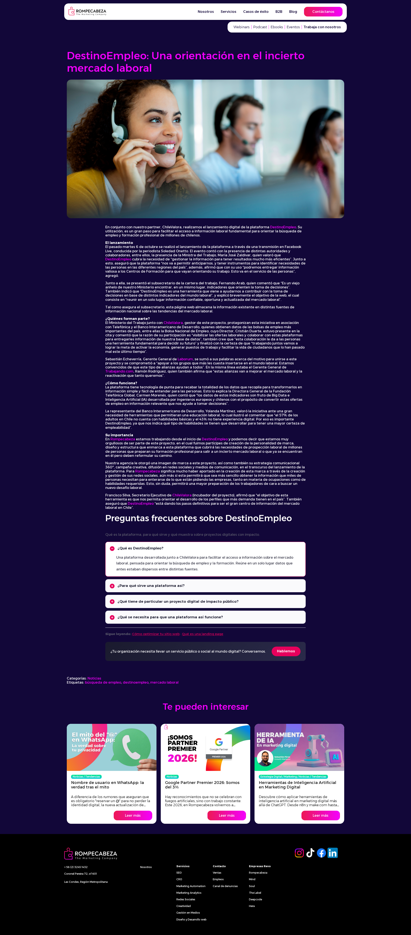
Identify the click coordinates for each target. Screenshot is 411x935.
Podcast (260, 27)
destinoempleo (136, 682)
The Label (255, 892)
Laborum (185, 359)
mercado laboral (164, 682)
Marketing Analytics (188, 892)
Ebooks (277, 27)
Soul (252, 886)
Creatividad (183, 906)
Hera (252, 906)
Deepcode (255, 899)
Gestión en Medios (188, 912)
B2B (278, 12)
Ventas (217, 872)
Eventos (293, 27)
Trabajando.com (119, 371)
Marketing (290, 776)
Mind (252, 879)
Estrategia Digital (271, 776)
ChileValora (173, 323)
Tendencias (92, 776)
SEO (179, 872)
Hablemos (286, 651)
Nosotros (146, 867)
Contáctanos (323, 12)
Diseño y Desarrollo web (191, 919)
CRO (179, 879)
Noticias (94, 678)
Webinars (242, 27)
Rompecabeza (122, 439)
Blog (293, 12)
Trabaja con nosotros (322, 27)
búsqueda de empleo (103, 682)
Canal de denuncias (225, 886)
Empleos (218, 879)
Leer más (133, 815)
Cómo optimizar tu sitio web (156, 634)
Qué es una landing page (202, 634)
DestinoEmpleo (283, 227)
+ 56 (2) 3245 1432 (76, 867)
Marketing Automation (191, 886)
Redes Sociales (185, 899)
